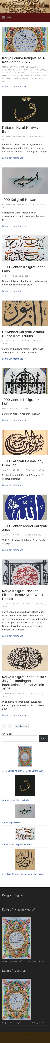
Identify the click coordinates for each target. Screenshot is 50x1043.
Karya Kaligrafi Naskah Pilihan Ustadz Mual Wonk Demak (22, 595)
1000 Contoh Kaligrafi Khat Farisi (23, 269)
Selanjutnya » (21, 726)
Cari (43, 738)
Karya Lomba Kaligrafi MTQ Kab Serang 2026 (24, 60)
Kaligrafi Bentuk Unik (14, 136)
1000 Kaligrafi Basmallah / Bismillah (23, 463)
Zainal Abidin (9, 694)
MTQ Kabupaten (10, 67)
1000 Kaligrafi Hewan (19, 200)
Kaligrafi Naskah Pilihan (33, 75)
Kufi (4, 408)
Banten (25, 67)
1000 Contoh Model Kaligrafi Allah (24, 528)
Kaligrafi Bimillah (12, 470)
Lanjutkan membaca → (14, 86)
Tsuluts (22, 694)
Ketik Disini (7, 734)
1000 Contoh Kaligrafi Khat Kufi (23, 402)
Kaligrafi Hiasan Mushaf (16, 73)
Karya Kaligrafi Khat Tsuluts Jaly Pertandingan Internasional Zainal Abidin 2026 (24, 683)
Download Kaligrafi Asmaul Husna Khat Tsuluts (23, 334)
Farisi (5, 276)
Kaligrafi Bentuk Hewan (15, 204)
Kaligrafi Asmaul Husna (15, 341)
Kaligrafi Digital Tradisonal (29, 70)
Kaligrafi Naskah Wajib (15, 78)
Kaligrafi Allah (11, 535)
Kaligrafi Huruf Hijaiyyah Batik (21, 129)
